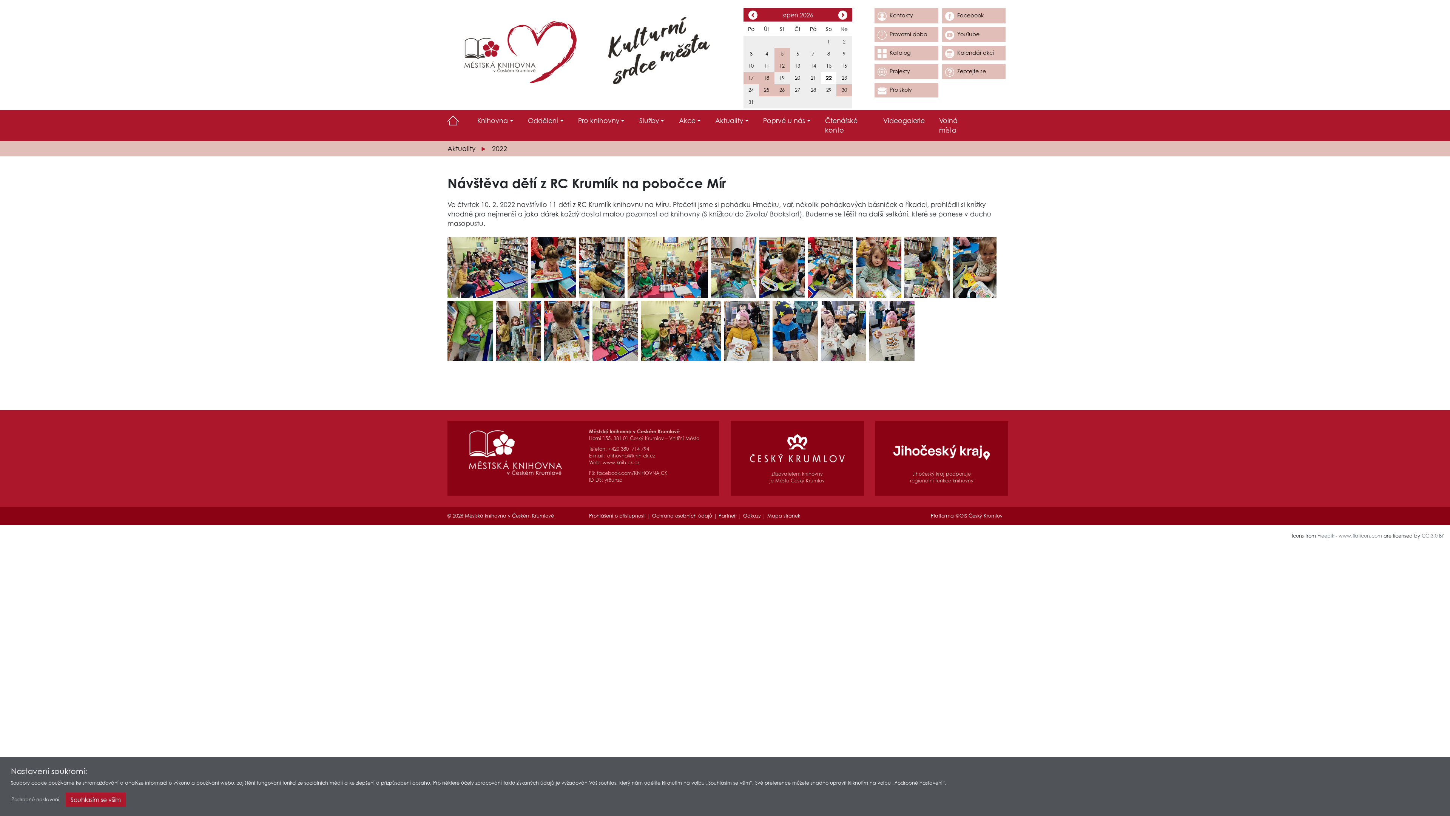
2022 (499, 149)
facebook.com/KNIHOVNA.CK (632, 473)
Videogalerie (904, 121)
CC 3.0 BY (1433, 536)
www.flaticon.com (1360, 536)
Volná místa (948, 125)
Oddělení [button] (543, 121)
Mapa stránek (783, 516)
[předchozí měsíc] (753, 15)
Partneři (728, 516)
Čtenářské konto (841, 125)
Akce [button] (687, 121)
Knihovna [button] (492, 121)
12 (782, 66)
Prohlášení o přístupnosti (617, 516)
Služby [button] (649, 121)
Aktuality (461, 149)
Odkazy (752, 516)
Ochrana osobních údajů (682, 516)
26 (782, 90)
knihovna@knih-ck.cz (630, 456)
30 (844, 90)
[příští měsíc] (842, 15)
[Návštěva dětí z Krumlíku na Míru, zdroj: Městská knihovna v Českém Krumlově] (487, 267)
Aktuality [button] (729, 121)
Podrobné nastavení (35, 799)
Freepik (1325, 536)
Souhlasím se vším (96, 800)
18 (766, 78)
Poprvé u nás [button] (784, 121)
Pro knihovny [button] (598, 121)
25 (766, 90)
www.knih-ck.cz (621, 462)
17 (751, 78)
